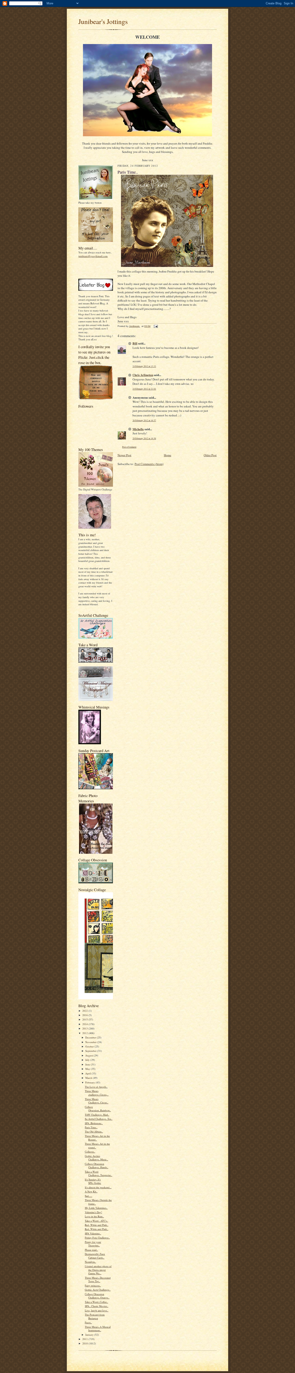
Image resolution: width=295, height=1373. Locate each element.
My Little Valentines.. (96, 1208)
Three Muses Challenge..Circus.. (96, 1100)
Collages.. (90, 1151)
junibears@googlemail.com (93, 256)
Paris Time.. (91, 1127)
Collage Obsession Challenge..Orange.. (97, 1295)
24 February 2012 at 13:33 (144, 366)
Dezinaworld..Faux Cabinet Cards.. (95, 1255)
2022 (85, 1010)
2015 (85, 1019)
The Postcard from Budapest (95, 1316)
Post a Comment (129, 446)
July (87, 1060)
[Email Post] (156, 326)
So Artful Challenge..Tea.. (98, 1119)
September (91, 1051)
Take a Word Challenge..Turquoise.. (98, 1173)
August (89, 1055)
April (88, 1073)
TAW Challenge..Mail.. (97, 1114)
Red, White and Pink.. (96, 1225)
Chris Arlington (143, 375)
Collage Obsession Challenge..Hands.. (96, 1165)
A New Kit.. (91, 1191)
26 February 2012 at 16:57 (144, 420)
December (91, 1037)
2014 (85, 1024)
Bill (135, 343)
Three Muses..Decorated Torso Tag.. (98, 1279)
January (89, 1334)
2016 (85, 1015)
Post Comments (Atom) (149, 464)
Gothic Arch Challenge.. (98, 1289)
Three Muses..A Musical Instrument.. (98, 1328)
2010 (85, 1343)
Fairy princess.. (93, 1285)
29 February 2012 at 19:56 (144, 438)
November (91, 1042)
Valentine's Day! (93, 1212)
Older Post (210, 455)
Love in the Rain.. (94, 1216)
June (88, 1064)
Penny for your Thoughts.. (93, 1243)
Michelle (138, 429)
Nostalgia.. (90, 1261)
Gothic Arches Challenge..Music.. (96, 1157)
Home (167, 455)
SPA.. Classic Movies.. (96, 1306)
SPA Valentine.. (93, 1233)
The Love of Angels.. (96, 1086)
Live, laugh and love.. (96, 1310)
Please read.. (91, 1249)
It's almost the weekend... (98, 1187)
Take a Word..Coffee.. (96, 1302)
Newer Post (124, 455)
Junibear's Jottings (103, 21)
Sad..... (88, 1196)
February (90, 1082)
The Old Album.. (94, 1131)
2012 (85, 1033)
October (89, 1046)
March (89, 1077)
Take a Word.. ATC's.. (96, 1220)
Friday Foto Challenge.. (97, 1237)
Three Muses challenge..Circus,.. (97, 1092)
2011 (85, 1339)
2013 (85, 1028)
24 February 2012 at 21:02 (144, 388)
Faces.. (88, 1322)
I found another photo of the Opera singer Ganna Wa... (98, 1269)
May (88, 1069)
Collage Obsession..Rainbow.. (98, 1108)
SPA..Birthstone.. (94, 1123)
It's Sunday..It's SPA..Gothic (93, 1181)
